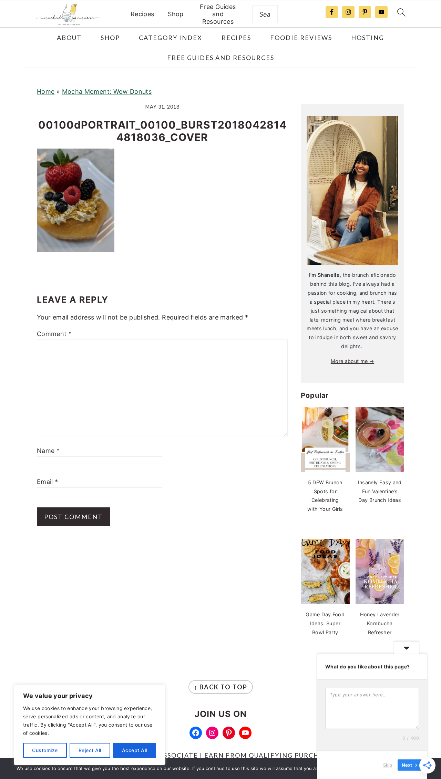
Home (45, 91)
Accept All (134, 750)
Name (48, 450)
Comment (54, 333)
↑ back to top (220, 687)
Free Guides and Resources (218, 14)
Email (47, 481)
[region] (89, 725)
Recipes (142, 14)
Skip (387, 765)
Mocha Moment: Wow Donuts (107, 91)
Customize (45, 750)
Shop (175, 14)
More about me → (352, 361)
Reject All (90, 750)
